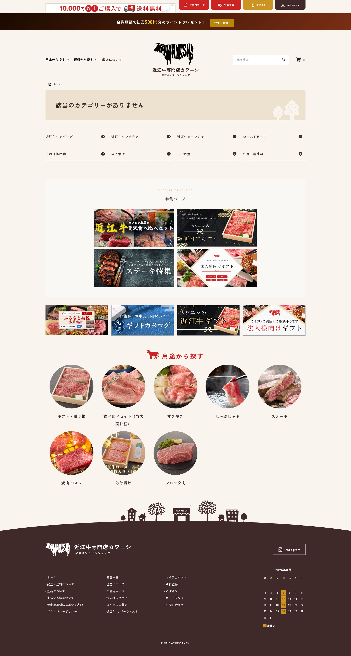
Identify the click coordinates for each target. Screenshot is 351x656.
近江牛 (121, 611)
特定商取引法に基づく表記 (64, 605)
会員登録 (171, 584)
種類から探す (83, 59)
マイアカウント (176, 577)
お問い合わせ (174, 605)
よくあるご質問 (116, 605)
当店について (112, 59)
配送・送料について (60, 584)
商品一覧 (111, 577)
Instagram (292, 549)
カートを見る (174, 598)
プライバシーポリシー (61, 611)
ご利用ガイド (114, 591)
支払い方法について (60, 598)
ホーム (57, 84)
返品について (55, 591)
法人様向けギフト (117, 598)
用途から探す (55, 59)
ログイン (171, 591)
